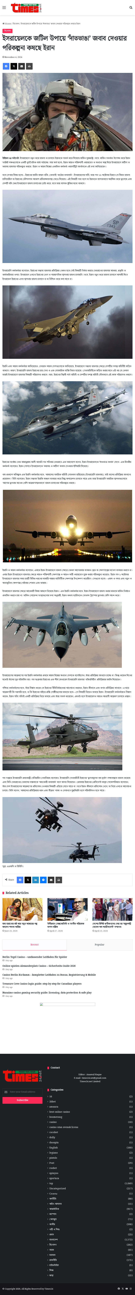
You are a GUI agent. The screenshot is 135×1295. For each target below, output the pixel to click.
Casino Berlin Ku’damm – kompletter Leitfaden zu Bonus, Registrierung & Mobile (49, 975)
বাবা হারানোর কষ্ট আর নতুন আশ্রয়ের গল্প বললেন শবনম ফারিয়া (19, 925)
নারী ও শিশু (54, 1229)
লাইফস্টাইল (54, 1265)
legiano (53, 1153)
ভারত (51, 1250)
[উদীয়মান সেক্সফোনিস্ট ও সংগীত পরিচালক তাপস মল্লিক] (67, 909)
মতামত (52, 1255)
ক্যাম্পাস (52, 1214)
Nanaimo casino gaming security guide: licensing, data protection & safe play (47, 993)
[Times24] (26, 7)
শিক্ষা (51, 1270)
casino (53, 1122)
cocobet (53, 1132)
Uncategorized (57, 1188)
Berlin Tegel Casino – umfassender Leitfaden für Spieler (34, 957)
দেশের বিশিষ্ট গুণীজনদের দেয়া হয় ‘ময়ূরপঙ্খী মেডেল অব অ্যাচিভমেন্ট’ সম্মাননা (112, 925)
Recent (35, 945)
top (51, 1183)
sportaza (54, 1178)
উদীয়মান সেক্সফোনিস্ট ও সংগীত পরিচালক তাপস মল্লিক (65, 925)
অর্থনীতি (52, 1199)
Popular (99, 945)
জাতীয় (52, 1224)
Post (51, 1163)
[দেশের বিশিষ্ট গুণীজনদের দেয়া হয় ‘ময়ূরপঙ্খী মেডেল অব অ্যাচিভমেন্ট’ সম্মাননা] (113, 909)
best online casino (59, 1112)
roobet (53, 1168)
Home (7, 24)
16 (50, 1096)
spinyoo (53, 1173)
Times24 (48, 1289)
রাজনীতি (53, 1260)
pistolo (53, 1158)
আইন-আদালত (55, 1204)
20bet (52, 1102)
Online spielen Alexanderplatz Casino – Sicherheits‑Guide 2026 (39, 966)
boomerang (55, 1117)
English (53, 1148)
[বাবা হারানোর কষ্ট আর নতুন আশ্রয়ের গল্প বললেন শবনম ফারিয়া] (22, 909)
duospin (54, 1142)
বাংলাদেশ (53, 1240)
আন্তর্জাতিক (54, 1209)
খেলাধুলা (53, 1219)
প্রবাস (51, 1234)
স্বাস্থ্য (51, 1275)
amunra (53, 1107)
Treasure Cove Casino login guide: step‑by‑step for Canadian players (41, 984)
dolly (52, 1137)
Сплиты (53, 1194)
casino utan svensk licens (63, 1127)
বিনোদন (16, 24)
